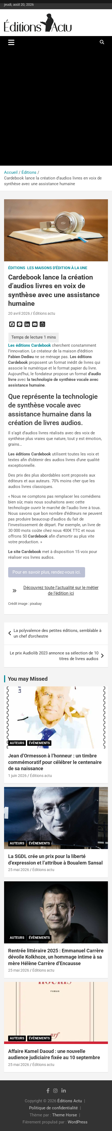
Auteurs (17, 743)
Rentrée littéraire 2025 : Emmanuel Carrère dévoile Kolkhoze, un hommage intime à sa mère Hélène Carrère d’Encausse (56, 957)
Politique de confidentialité (53, 1108)
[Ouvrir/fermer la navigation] (11, 42)
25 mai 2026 (18, 869)
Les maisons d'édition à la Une (57, 268)
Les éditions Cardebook (29, 345)
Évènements (39, 743)
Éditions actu (44, 313)
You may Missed (28, 679)
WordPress (78, 1122)
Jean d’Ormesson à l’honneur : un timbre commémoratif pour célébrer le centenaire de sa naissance (55, 762)
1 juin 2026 (17, 775)
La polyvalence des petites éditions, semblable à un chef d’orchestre (57, 633)
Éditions (16, 268)
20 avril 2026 (19, 313)
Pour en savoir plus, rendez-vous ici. (47, 572)
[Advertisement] (56, 107)
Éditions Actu (69, 1100)
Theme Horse (64, 1115)
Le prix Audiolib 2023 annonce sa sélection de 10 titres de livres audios (54, 656)
